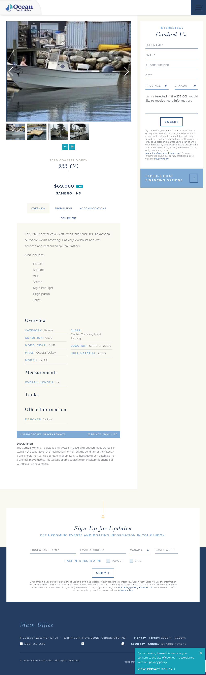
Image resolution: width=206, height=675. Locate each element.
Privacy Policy (161, 159)
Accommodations (93, 208)
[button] (126, 71)
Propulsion (63, 208)
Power (118, 560)
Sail (138, 560)
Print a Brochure (103, 434)
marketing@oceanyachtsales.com (162, 153)
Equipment (68, 218)
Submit (171, 122)
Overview (38, 208)
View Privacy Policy (155, 669)
